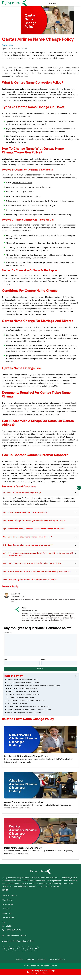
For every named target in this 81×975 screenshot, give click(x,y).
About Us (30, 959)
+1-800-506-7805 (13, 930)
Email (43, 660)
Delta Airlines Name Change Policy (23, 847)
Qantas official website (22, 182)
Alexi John (8, 45)
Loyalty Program (8, 918)
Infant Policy (6, 909)
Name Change (7, 904)
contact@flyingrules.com (16, 935)
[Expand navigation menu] (78, 3)
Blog (3, 922)
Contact (19, 959)
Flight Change (7, 900)
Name (6, 660)
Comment (8, 632)
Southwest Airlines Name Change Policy (26, 756)
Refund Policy (7, 913)
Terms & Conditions (57, 959)
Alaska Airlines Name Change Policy (23, 801)
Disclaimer (41, 959)
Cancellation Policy (9, 895)
